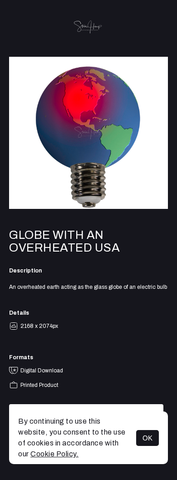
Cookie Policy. (54, 454)
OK (147, 438)
